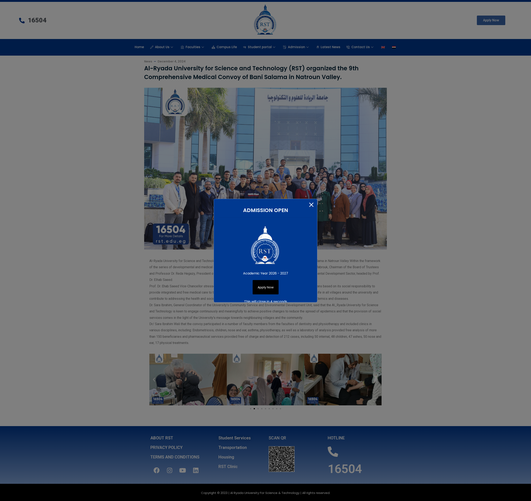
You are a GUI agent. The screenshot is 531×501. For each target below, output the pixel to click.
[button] (266, 287)
